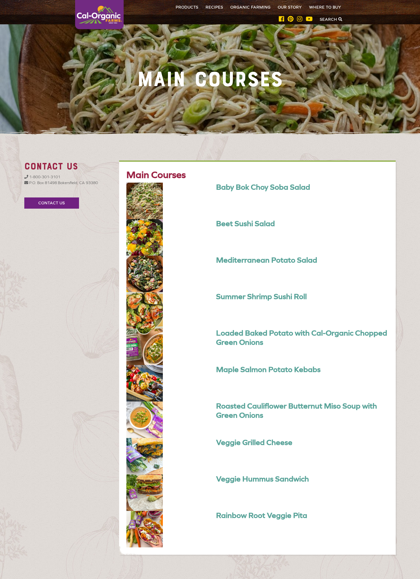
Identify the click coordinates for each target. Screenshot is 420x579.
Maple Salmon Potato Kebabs (268, 369)
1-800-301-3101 (44, 177)
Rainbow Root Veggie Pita (261, 515)
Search (329, 19)
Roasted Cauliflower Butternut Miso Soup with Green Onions (296, 410)
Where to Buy (325, 7)
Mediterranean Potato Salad (266, 260)
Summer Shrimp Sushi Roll (261, 296)
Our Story (290, 7)
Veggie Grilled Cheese (254, 442)
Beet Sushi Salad (245, 223)
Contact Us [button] (51, 203)
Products (187, 7)
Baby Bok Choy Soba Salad (263, 187)
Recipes (214, 7)
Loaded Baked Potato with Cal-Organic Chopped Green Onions (301, 337)
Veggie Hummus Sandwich (262, 479)
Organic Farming (250, 7)
